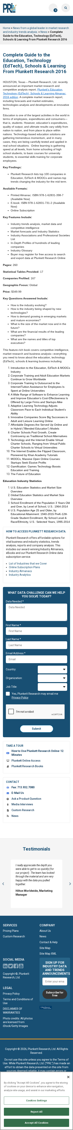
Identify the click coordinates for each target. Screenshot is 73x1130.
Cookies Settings (36, 1100)
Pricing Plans (11, 930)
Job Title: (11, 686)
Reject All (36, 1111)
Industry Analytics (20, 574)
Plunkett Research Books (27, 766)
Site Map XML (48, 953)
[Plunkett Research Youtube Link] (21, 967)
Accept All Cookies (36, 1122)
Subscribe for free (54, 994)
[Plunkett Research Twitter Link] (10, 967)
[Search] (65, 7)
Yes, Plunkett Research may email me (35, 695)
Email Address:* (16, 653)
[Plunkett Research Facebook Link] (15, 967)
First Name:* (13, 625)
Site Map (45, 948)
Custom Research (22, 810)
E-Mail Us (17, 792)
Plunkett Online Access (25, 760)
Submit (36, 728)
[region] (36, 1101)
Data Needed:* (15, 601)
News (43, 31)
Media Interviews (22, 804)
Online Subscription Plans (24, 567)
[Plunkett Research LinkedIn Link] (5, 967)
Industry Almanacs (20, 571)
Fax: (22, 787)
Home (6, 28)
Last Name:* (13, 639)
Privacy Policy (11, 993)
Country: (11, 669)
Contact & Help (49, 942)
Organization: (14, 678)
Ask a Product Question (26, 798)
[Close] (68, 1077)
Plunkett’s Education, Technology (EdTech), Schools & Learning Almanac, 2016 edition (34, 93)
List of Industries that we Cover (28, 563)
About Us (45, 930)
